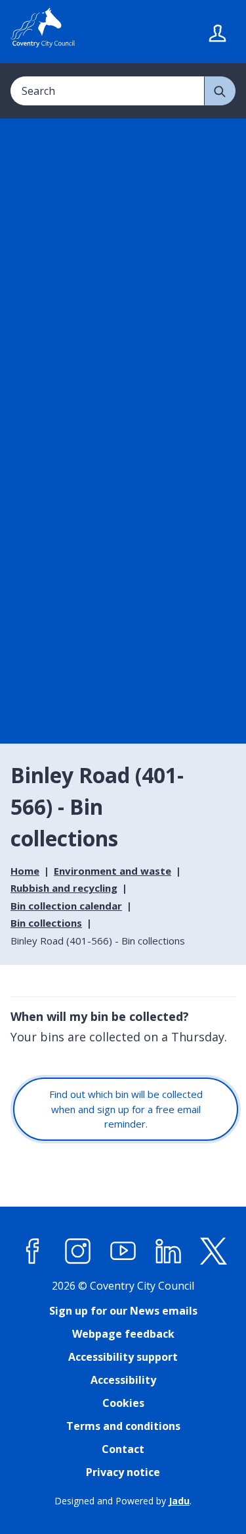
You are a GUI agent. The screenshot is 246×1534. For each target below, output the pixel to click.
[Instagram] (78, 1251)
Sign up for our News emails (123, 1310)
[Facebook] (32, 1251)
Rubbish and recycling (63, 887)
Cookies (123, 1403)
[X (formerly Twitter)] (213, 1251)
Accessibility (123, 1380)
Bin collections (46, 922)
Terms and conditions (123, 1426)
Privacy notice (123, 1472)
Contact (123, 1449)
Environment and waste (112, 870)
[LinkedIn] (168, 1251)
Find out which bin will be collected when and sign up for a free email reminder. (126, 1108)
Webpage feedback (123, 1334)
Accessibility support (123, 1357)
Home (24, 870)
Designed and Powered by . (123, 1500)
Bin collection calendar (66, 905)
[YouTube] (123, 1251)
